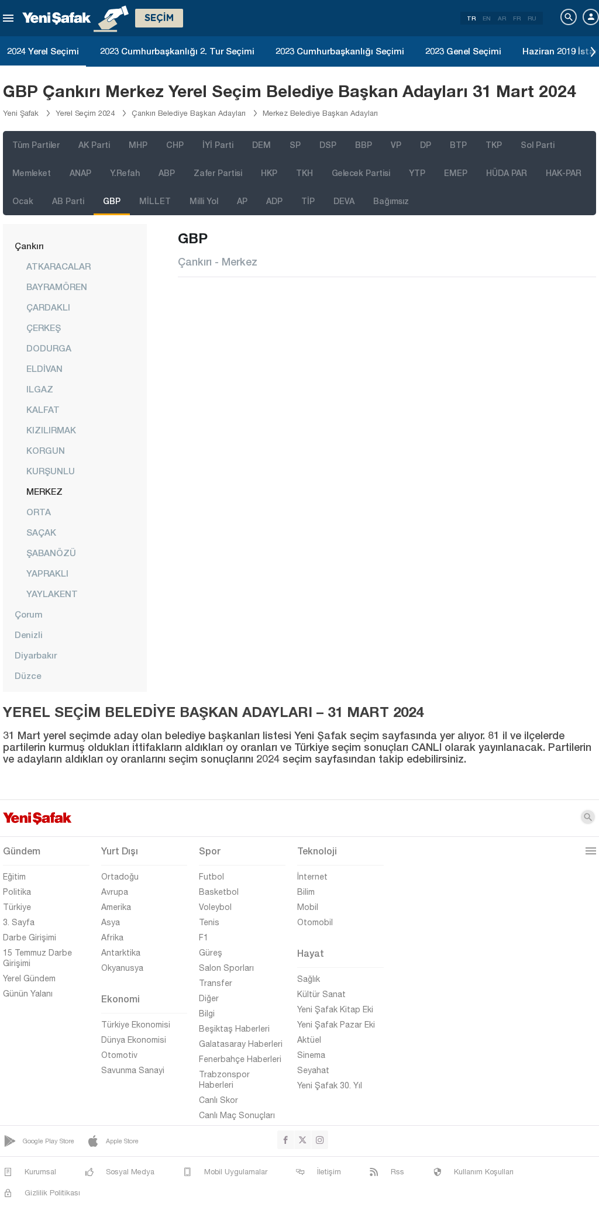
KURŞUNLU (50, 471)
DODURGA (48, 348)
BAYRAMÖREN (56, 286)
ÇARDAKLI (48, 307)
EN (487, 18)
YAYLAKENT (52, 593)
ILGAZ (39, 389)
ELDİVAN (44, 368)
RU (532, 18)
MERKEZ (44, 491)
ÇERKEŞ (43, 327)
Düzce (28, 675)
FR (517, 18)
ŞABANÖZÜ (51, 552)
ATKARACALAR (58, 266)
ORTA (38, 511)
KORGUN (45, 450)
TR (471, 18)
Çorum (29, 614)
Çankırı (29, 245)
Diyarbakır (36, 655)
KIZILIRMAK (51, 430)
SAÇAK (41, 532)
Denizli (29, 634)
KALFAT (43, 409)
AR (502, 18)
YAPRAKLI (47, 573)
